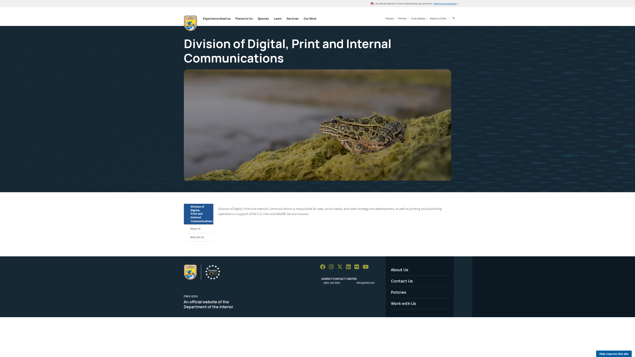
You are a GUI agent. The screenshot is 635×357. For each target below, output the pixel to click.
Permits (402, 18)
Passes (390, 18)
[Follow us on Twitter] (341, 266)
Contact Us (402, 281)
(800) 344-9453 (331, 282)
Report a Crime (438, 18)
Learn (278, 18)
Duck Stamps (418, 18)
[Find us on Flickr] (357, 266)
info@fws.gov (365, 282)
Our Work (310, 18)
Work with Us (403, 303)
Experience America (217, 18)
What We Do (197, 237)
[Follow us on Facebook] (324, 266)
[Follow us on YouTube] (367, 266)
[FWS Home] (190, 23)
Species (263, 18)
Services (293, 18)
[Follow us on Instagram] (332, 266)
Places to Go (244, 18)
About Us (195, 228)
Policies (398, 292)
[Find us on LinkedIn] (349, 266)
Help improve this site (613, 354)
